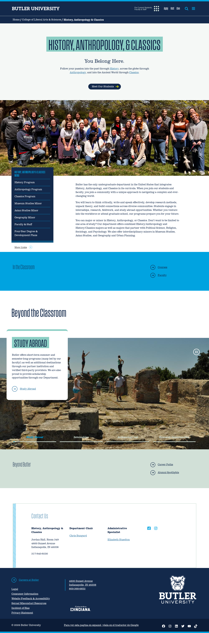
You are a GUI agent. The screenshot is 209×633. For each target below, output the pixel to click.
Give (178, 8)
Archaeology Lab (128, 437)
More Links (21, 247)
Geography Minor (25, 217)
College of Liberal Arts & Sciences (41, 19)
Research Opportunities (174, 437)
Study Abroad (28, 388)
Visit (172, 8)
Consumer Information (24, 593)
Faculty (162, 275)
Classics (134, 72)
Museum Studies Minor (28, 203)
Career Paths (165, 464)
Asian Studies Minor (26, 210)
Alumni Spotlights (168, 472)
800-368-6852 (77, 588)
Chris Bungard (78, 535)
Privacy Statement (22, 612)
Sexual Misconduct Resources (28, 603)
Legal (14, 589)
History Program (25, 182)
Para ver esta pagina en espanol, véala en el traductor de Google (101, 625)
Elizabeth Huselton (119, 539)
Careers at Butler (29, 580)
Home (16, 19)
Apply (166, 8)
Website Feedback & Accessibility (30, 598)
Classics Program (25, 196)
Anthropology (78, 72)
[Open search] (186, 8)
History (114, 68)
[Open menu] (193, 8)
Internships (81, 437)
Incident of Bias (20, 608)
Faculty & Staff (23, 224)
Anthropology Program (28, 189)
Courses (162, 267)
